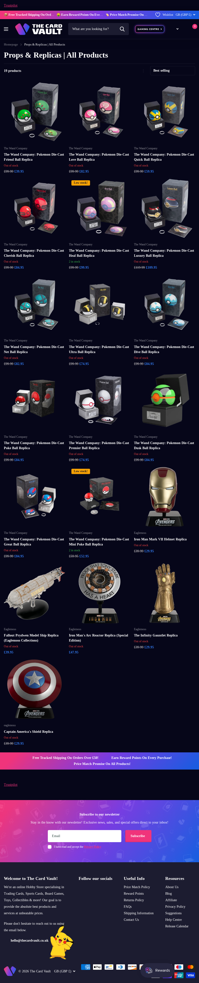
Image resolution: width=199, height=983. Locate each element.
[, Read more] (175, 29)
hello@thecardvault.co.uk (30, 940)
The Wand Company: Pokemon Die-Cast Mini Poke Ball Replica (99, 541)
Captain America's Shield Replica (28, 731)
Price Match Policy (137, 887)
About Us (171, 887)
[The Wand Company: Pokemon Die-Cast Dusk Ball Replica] (164, 400)
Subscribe (138, 836)
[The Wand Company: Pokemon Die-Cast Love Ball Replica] (99, 112)
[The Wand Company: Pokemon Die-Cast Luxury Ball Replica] (164, 208)
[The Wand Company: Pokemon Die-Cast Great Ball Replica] (34, 496)
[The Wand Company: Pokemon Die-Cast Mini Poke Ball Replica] (99, 496)
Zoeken (122, 29)
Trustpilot (10, 5)
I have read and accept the (77, 846)
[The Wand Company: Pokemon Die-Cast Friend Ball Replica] (34, 112)
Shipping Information (139, 913)
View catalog (6, 29)
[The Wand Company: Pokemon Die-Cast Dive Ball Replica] (164, 304)
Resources (174, 878)
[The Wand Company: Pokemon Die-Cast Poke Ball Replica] (34, 400)
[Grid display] (132, 71)
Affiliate (171, 900)
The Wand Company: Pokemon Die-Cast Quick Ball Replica (164, 157)
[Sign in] (184, 29)
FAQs (128, 906)
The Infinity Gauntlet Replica (156, 635)
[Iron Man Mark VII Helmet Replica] (164, 496)
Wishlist (168, 14)
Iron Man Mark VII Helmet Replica (160, 539)
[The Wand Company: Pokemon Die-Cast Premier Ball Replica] (99, 400)
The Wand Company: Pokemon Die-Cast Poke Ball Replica (34, 445)
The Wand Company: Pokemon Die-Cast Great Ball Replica (34, 541)
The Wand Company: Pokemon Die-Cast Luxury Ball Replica (164, 253)
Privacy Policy (175, 906)
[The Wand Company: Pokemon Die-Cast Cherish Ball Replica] (34, 208)
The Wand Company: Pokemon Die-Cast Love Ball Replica (99, 157)
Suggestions (173, 913)
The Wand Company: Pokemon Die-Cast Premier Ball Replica (99, 445)
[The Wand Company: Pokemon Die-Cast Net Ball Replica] (34, 304)
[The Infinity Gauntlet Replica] (164, 593)
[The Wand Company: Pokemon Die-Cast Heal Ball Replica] (99, 208)
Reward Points (134, 893)
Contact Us (131, 920)
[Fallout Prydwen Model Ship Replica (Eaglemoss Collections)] (34, 593)
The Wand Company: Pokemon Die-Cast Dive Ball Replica (164, 349)
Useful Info (134, 878)
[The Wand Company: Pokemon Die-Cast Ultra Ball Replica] (99, 304)
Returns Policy (134, 900)
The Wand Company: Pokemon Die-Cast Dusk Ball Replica (164, 445)
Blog (168, 893)
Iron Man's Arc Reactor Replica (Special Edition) (98, 638)
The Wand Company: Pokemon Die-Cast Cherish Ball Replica (34, 253)
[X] (86, 890)
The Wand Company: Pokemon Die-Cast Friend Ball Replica (34, 157)
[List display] (138, 71)
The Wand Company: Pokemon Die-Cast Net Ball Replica (34, 349)
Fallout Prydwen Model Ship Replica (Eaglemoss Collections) (31, 638)
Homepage (11, 44)
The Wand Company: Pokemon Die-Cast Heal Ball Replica (99, 253)
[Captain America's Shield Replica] (34, 689)
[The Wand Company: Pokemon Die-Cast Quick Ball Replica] (164, 112)
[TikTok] (93, 890)
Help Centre (173, 920)
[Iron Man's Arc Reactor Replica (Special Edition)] (99, 593)
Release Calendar (177, 926)
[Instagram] (80, 890)
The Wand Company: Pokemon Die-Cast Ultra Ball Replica (99, 349)
